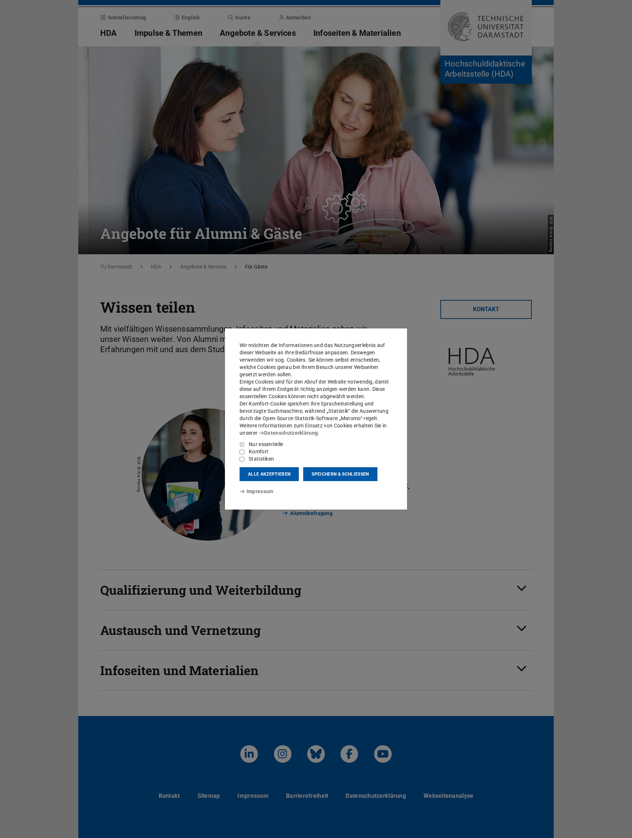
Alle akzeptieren (269, 474)
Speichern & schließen (340, 474)
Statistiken (261, 459)
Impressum (260, 491)
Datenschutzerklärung (291, 433)
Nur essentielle (266, 444)
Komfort (258, 451)
